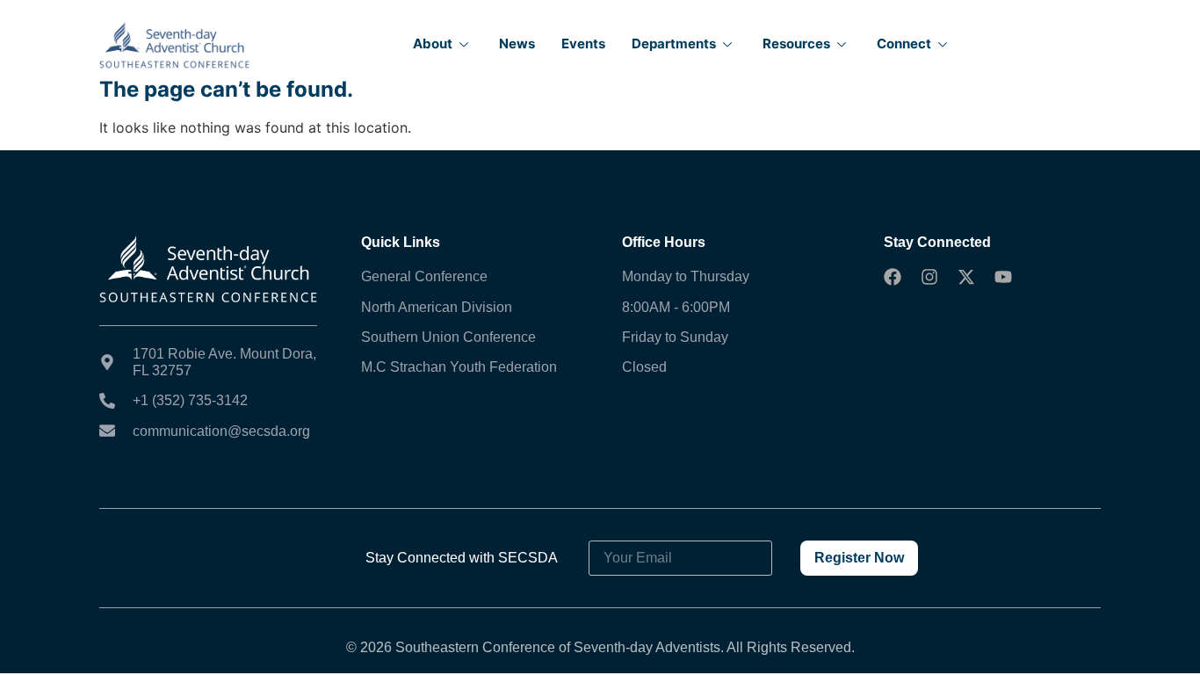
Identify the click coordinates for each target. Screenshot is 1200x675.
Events (583, 43)
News (517, 43)
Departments (674, 43)
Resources (796, 43)
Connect (904, 43)
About (432, 43)
